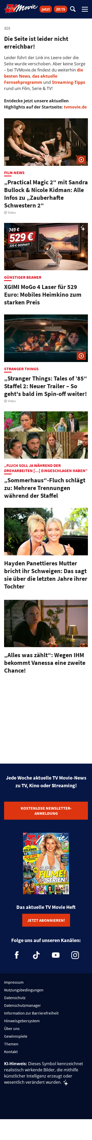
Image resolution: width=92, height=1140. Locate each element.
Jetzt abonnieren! (46, 920)
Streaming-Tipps (68, 82)
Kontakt (11, 1051)
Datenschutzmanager (22, 1005)
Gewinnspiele (15, 1036)
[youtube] (55, 955)
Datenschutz (15, 997)
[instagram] (75, 955)
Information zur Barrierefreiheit (31, 1013)
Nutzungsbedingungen (23, 989)
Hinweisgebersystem (22, 1020)
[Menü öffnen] (85, 9)
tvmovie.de (75, 107)
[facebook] (17, 955)
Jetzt (46, 9)
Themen (11, 1043)
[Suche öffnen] (73, 9)
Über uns (12, 1028)
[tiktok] (36, 955)
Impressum (14, 982)
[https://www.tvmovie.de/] (21, 8)
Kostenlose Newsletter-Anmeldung (46, 811)
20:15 (60, 9)
